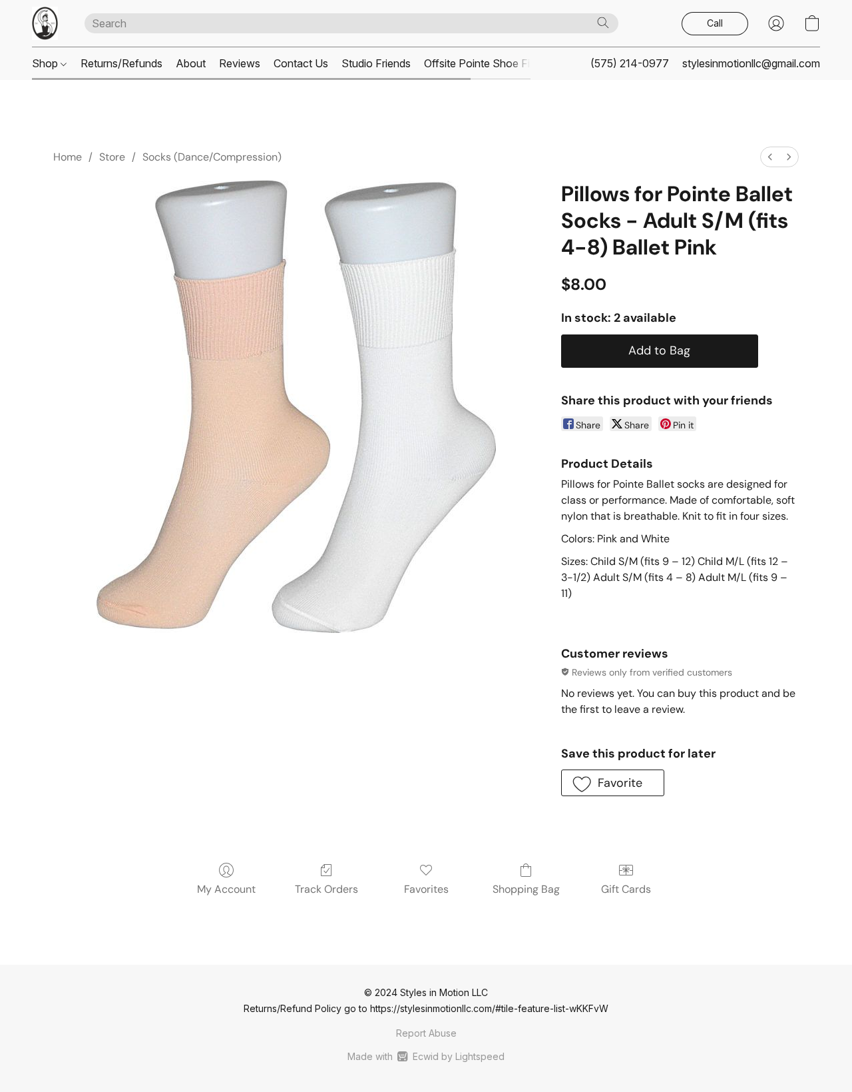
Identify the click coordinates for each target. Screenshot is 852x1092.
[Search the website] (603, 22)
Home (67, 157)
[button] (45, 23)
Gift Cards (626, 889)
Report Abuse (426, 1033)
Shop (46, 63)
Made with (425, 1056)
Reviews (239, 63)
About (191, 63)
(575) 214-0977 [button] (629, 63)
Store (112, 157)
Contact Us (301, 63)
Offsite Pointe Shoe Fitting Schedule (511, 63)
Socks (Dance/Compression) (212, 157)
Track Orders (326, 889)
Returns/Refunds (121, 63)
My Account (226, 889)
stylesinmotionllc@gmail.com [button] (751, 63)
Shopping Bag (526, 889)
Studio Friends (376, 63)
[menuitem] (770, 157)
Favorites (426, 889)
